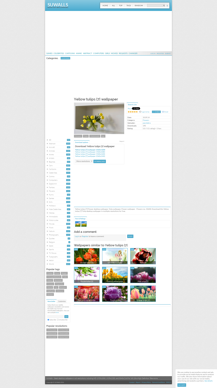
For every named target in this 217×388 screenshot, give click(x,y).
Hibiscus (60, 291)
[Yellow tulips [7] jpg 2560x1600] (99, 133)
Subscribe (52, 320)
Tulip (65, 277)
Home (105, 5)
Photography (54, 235)
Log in (77, 236)
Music (51, 227)
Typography (53, 257)
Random (139, 5)
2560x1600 (63, 333)
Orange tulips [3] (143, 300)
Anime (79, 53)
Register (160, 53)
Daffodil (50, 291)
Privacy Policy (146, 382)
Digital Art (53, 184)
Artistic (51, 158)
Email (166, 112)
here (57, 312)
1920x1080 (51, 330)
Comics (51, 176)
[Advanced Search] (167, 6)
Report (122, 141)
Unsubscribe (63, 320)
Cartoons (70, 53)
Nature (51, 231)
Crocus (50, 284)
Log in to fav (145, 112)
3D (50, 140)
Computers (98, 53)
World (51, 264)
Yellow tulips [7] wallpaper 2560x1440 (90, 156)
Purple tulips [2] (87, 281)
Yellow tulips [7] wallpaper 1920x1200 (90, 154)
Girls (107, 53)
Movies (114, 53)
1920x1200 (63, 330)
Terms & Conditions (158, 382)
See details (208, 381)
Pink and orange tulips (86, 300)
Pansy (49, 280)
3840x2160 (63, 337)
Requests (123, 53)
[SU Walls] (58, 7)
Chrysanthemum (53, 277)
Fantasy (52, 187)
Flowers (52, 191)
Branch (63, 287)
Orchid (50, 294)
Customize (65, 58)
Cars (50, 165)
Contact (131, 382)
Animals (52, 151)
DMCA (168, 382)
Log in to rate (133, 112)
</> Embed (156, 112)
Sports (51, 249)
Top (120, 5)
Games (49, 53)
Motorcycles (53, 220)
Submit (168, 53)
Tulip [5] (143, 263)
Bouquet (58, 280)
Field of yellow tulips (115, 281)
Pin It (130, 108)
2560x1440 (51, 333)
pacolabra (147, 123)
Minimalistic (53, 216)
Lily (56, 287)
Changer (133, 53)
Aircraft (52, 147)
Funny (51, 195)
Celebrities (59, 53)
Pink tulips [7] (143, 281)
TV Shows (52, 253)
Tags (128, 5)
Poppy (64, 273)
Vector (51, 260)
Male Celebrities (55, 209)
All (113, 5)
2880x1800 (51, 337)
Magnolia (59, 284)
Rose (57, 273)
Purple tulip (115, 300)
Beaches (52, 162)
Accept (181, 385)
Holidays (52, 206)
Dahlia (49, 273)
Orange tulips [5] (86, 263)
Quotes (52, 238)
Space (51, 246)
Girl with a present (115, 263)
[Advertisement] (108, 31)
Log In (152, 53)
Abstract (87, 53)
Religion (52, 242)
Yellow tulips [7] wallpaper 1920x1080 (90, 152)
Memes (51, 213)
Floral (49, 287)
